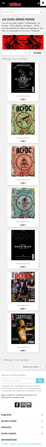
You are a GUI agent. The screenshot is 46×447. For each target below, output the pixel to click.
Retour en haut (32, 367)
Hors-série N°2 (23, 347)
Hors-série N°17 (23, 138)
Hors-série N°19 (23, 221)
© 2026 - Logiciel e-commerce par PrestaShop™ (22, 444)
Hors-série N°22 (23, 263)
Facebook (17, 404)
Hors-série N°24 (23, 96)
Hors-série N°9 (23, 305)
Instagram (28, 404)
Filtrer (37, 53)
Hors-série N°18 (23, 180)
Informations (9, 439)
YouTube (23, 404)
